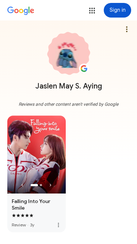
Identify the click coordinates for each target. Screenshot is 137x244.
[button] (92, 10)
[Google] (20, 11)
